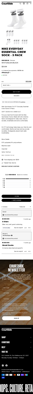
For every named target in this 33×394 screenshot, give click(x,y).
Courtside (6, 342)
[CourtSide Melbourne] (7, 4)
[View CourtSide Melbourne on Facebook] (6, 365)
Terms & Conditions (8, 310)
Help (3, 347)
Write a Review (19, 201)
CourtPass (22, 102)
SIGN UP (16, 318)
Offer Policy (26, 371)
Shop (4, 337)
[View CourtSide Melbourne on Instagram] (3, 365)
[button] (20, 3)
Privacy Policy (25, 309)
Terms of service (16, 371)
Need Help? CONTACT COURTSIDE (10, 166)
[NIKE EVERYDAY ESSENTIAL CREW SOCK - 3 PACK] (8, 41)
